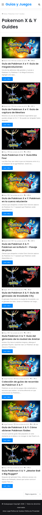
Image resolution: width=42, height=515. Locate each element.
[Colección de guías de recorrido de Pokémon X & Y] (21, 365)
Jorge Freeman (8, 378)
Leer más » (7, 79)
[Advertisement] (21, 31)
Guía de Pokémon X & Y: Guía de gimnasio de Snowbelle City (20, 294)
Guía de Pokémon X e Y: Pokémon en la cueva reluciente (21, 200)
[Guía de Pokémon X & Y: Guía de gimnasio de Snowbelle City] (21, 276)
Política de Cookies (18, 511)
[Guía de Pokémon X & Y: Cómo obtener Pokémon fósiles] (21, 411)
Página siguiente (31, 494)
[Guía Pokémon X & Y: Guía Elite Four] (21, 139)
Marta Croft (7, 60)
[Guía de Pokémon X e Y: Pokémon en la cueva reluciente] (21, 182)
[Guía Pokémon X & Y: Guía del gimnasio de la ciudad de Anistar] (21, 320)
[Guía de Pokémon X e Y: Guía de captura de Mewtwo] (21, 93)
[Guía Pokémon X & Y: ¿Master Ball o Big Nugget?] (21, 454)
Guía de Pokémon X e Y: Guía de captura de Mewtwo (20, 111)
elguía (5, 290)
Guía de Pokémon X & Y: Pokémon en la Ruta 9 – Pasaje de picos (19, 247)
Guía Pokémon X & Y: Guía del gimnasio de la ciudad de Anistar (21, 337)
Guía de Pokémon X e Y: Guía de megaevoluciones (20, 65)
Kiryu (5, 152)
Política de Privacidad (32, 511)
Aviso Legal (7, 511)
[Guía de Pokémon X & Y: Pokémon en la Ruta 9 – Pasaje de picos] (21, 228)
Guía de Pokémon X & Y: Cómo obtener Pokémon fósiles (19, 429)
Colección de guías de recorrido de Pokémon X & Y (20, 383)
